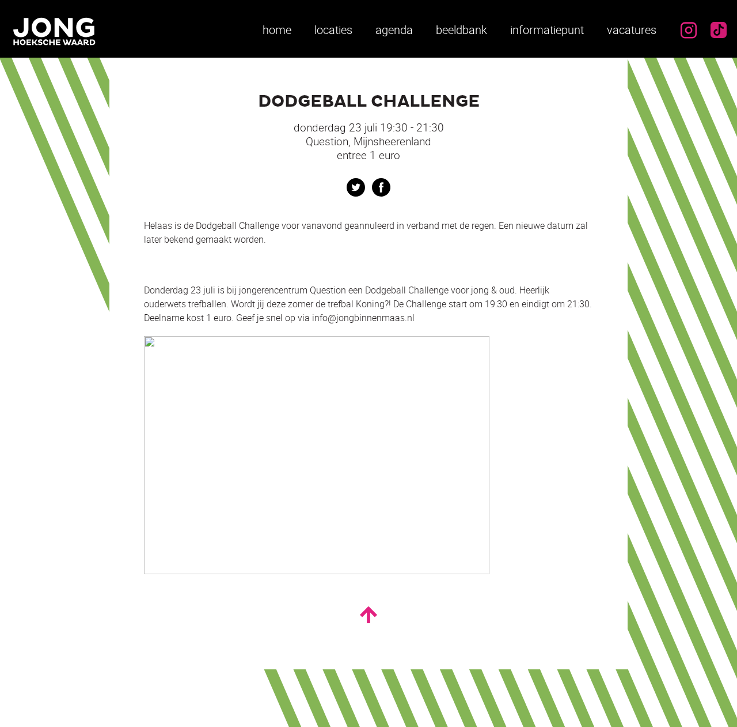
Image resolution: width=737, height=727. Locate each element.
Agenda (394, 29)
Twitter (356, 187)
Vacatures (631, 29)
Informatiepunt (547, 29)
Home (277, 29)
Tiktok (718, 30)
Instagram (688, 30)
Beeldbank (461, 29)
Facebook (381, 187)
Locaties (333, 29)
